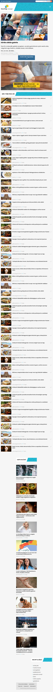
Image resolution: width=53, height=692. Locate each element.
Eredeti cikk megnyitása (26, 57)
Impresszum (26, 686)
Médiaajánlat (33, 686)
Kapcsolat (20, 686)
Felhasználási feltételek (22, 684)
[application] (26, 75)
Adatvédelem (31, 684)
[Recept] (7, 7)
